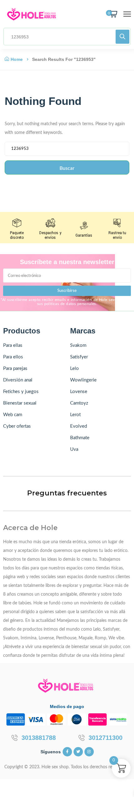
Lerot (75, 414)
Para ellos (13, 357)
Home (17, 59)
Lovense (78, 391)
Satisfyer (79, 357)
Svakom (78, 345)
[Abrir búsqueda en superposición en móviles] (67, 36)
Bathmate (79, 437)
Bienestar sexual (19, 403)
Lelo (74, 368)
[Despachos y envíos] (50, 223)
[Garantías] (84, 225)
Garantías (83, 235)
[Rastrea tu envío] (117, 223)
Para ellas (12, 345)
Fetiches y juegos (21, 391)
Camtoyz (79, 403)
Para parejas (15, 368)
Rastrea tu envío (117, 235)
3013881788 (39, 738)
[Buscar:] (67, 150)
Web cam (12, 414)
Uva (74, 449)
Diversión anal (17, 380)
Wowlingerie (83, 380)
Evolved (78, 426)
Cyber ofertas (17, 426)
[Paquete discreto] (17, 223)
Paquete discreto (17, 235)
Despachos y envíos (50, 235)
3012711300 (105, 738)
